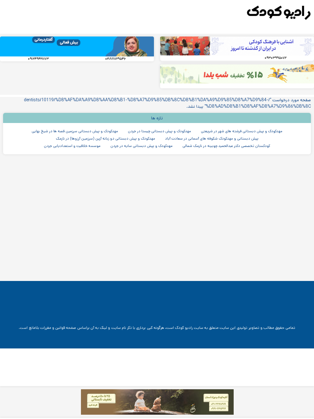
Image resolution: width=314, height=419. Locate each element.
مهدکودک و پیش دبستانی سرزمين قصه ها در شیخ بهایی (75, 131)
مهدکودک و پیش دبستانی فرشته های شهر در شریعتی (241, 131)
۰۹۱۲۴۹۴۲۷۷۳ (38, 58)
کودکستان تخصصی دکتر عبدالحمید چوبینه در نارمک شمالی (226, 145)
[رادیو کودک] (279, 13)
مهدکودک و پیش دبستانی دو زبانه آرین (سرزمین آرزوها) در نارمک (105, 138)
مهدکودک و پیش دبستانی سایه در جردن (141, 145)
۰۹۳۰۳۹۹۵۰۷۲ (275, 58)
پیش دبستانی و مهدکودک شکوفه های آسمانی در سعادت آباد (211, 138)
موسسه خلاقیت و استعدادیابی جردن (72, 145)
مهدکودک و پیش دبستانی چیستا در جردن (159, 131)
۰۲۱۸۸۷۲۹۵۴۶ (115, 58)
